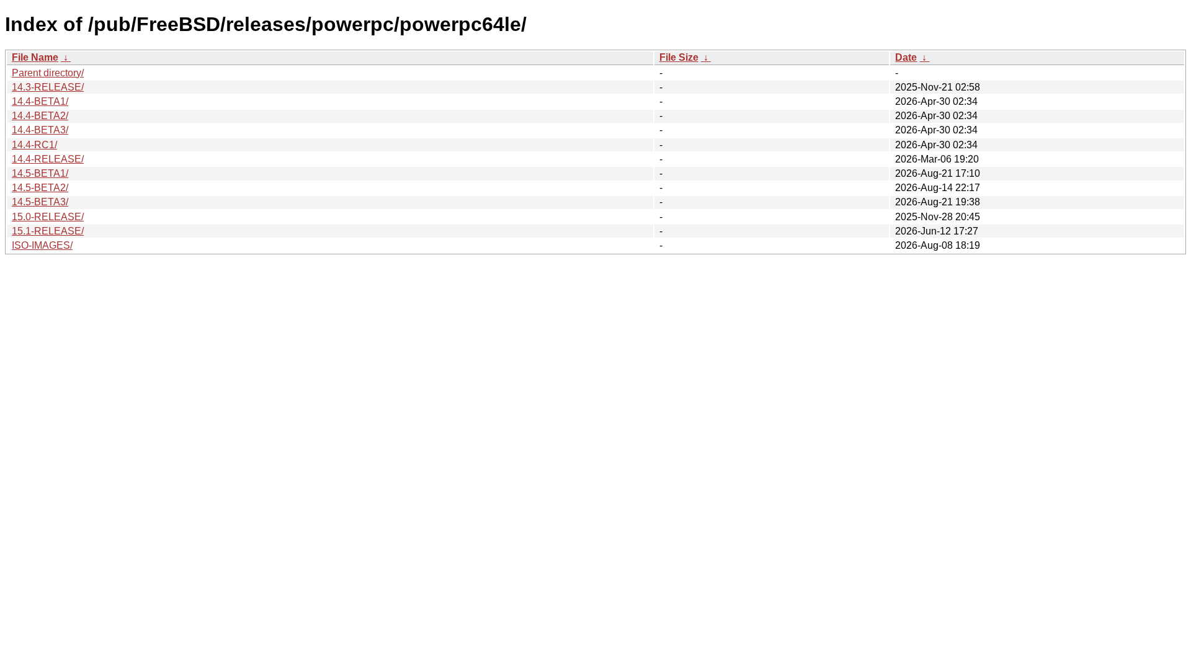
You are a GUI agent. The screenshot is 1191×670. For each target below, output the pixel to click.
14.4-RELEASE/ (48, 159)
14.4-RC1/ (34, 145)
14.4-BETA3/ (40, 130)
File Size (678, 57)
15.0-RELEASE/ (48, 217)
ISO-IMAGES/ (42, 245)
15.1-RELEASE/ (48, 231)
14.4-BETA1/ (40, 101)
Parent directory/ (48, 73)
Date (906, 57)
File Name (35, 57)
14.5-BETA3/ (40, 202)
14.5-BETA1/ (40, 173)
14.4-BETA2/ (40, 115)
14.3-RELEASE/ (48, 87)
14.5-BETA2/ (40, 187)
